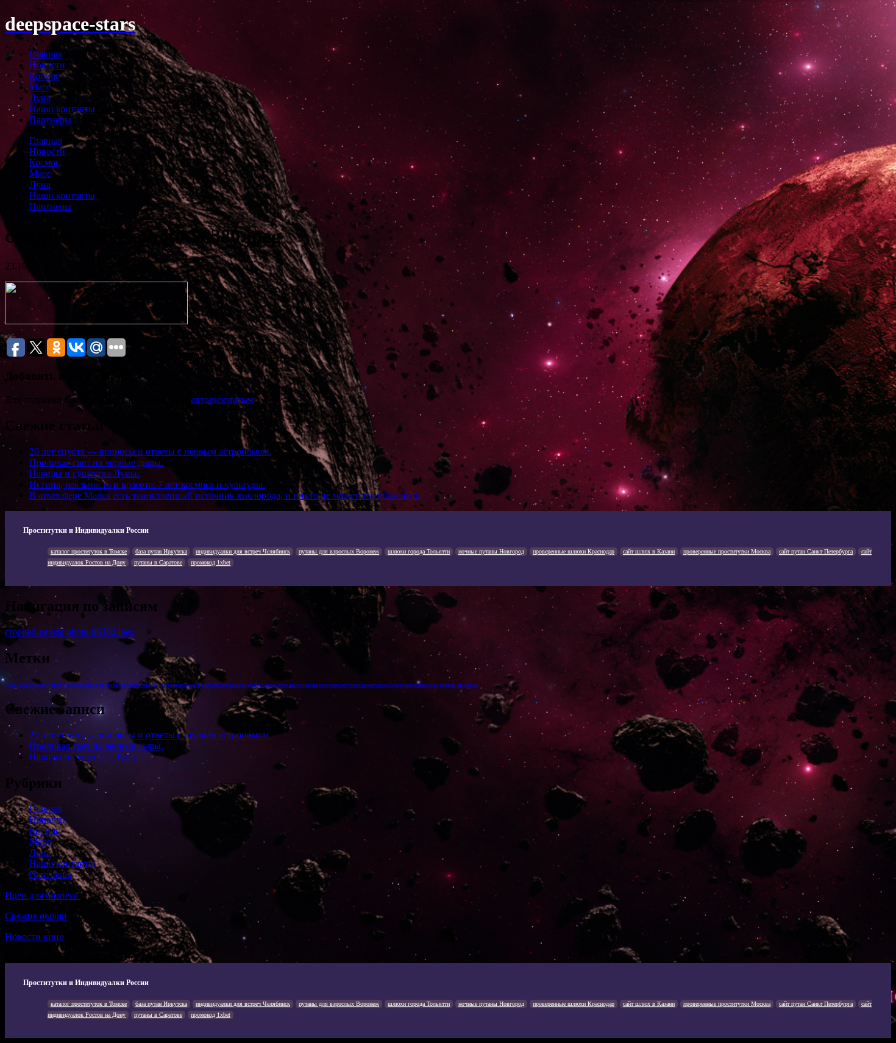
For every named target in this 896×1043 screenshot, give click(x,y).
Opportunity (36, 685)
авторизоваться (222, 399)
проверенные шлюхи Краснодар (573, 551)
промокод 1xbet (210, 562)
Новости (47, 65)
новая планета (459, 685)
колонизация (307, 685)
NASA (13, 685)
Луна (40, 98)
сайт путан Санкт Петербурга (816, 551)
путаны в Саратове (158, 562)
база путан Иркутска (161, 551)
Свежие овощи (36, 916)
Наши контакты (62, 109)
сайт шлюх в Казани (649, 551)
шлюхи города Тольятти (419, 551)
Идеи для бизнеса (42, 895)
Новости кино (34, 936)
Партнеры (50, 120)
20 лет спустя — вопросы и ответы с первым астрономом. (150, 451)
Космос (44, 76)
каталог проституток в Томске (89, 551)
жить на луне (161, 685)
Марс (40, 87)
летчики (350, 685)
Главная (45, 54)
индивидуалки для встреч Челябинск (243, 551)
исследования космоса (240, 685)
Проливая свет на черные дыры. (96, 462)
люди (399, 685)
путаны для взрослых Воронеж (339, 551)
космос (331, 685)
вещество (96, 685)
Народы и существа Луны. (84, 473)
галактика (132, 685)
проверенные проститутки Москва (726, 551)
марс (412, 685)
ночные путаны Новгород (491, 551)
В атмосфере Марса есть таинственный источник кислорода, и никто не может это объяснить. (225, 495)
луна (366, 685)
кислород (279, 685)
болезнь (74, 685)
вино (114, 685)
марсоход (429, 685)
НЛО (57, 685)
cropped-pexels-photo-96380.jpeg (70, 632)
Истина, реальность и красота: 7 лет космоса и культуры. (147, 484)
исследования (195, 685)
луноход (382, 685)
